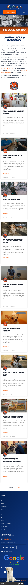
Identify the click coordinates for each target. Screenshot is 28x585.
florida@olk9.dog (7, 539)
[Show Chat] (19, 584)
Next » (19, 487)
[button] (24, 12)
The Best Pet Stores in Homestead (13, 417)
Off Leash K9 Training (7, 68)
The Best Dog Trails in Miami (11, 200)
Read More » (6, 129)
